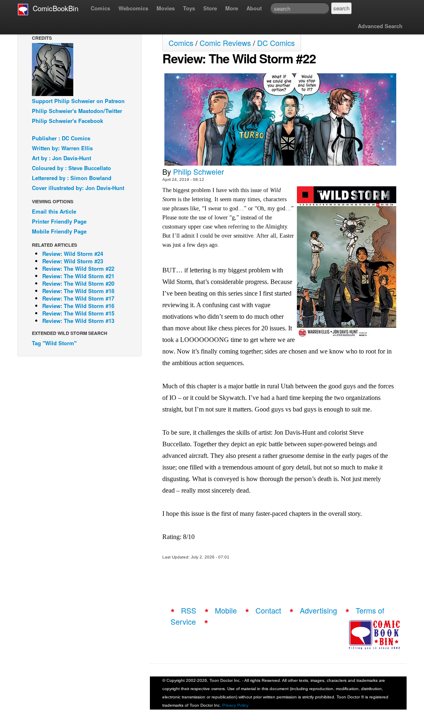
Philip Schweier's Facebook (67, 121)
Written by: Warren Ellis (62, 148)
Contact (268, 610)
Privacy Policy (235, 705)
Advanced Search (380, 26)
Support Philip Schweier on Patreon (78, 101)
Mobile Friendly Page (59, 231)
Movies (166, 8)
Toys (189, 8)
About (254, 8)
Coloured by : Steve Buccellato (71, 168)
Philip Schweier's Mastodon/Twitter (77, 111)
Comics (100, 8)
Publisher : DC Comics (61, 138)
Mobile (226, 610)
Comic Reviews (225, 42)
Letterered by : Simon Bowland (71, 178)
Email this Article (54, 211)
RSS (188, 610)
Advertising (318, 610)
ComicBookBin (53, 8)
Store (210, 8)
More (231, 8)
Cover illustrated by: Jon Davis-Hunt (78, 188)
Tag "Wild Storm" (54, 343)
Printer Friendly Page (59, 221)
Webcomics (133, 8)
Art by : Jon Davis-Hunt (61, 158)
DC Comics (276, 42)
